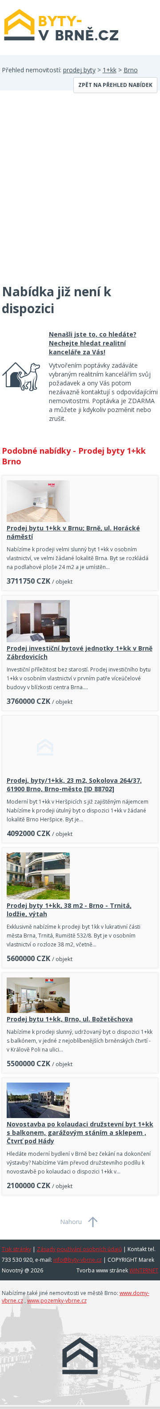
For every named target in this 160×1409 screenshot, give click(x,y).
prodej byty (79, 70)
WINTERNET (143, 1270)
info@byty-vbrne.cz (77, 1260)
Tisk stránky (16, 1249)
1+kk (109, 70)
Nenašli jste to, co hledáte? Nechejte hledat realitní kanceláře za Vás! (92, 343)
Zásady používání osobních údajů (79, 1249)
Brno (131, 70)
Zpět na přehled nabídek (115, 85)
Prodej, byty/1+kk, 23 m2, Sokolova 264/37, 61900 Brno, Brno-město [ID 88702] (74, 784)
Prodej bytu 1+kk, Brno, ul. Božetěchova (70, 1019)
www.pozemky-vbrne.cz (57, 1300)
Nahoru (71, 1221)
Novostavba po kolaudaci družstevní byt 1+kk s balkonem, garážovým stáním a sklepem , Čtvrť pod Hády (80, 1132)
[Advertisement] (80, 192)
